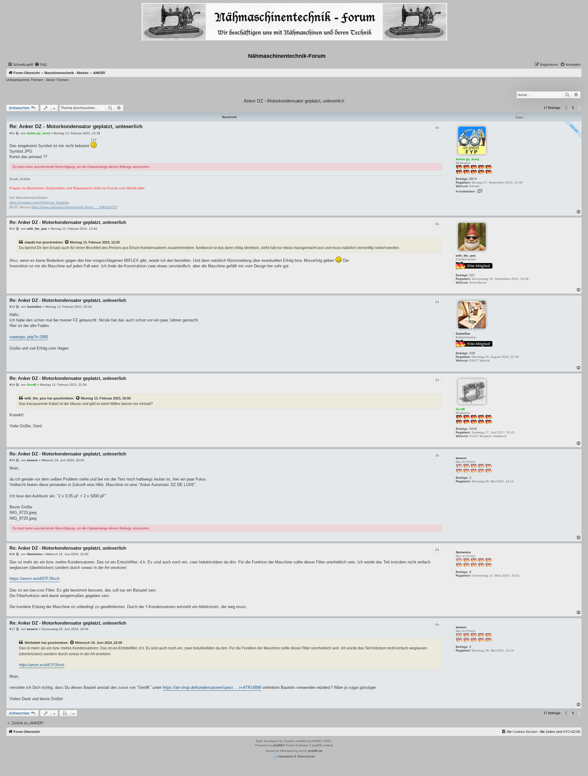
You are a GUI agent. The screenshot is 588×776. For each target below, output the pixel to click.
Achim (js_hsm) (467, 159)
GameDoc (463, 333)
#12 (12, 228)
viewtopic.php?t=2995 (28, 337)
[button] (566, 108)
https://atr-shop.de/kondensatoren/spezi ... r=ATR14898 (212, 687)
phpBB (278, 745)
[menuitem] (41, 64)
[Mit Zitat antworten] (437, 127)
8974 (473, 178)
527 (472, 275)
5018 (473, 428)
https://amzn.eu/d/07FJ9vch (34, 578)
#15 (12, 460)
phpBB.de (315, 750)
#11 (12, 133)
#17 (12, 629)
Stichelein (463, 552)
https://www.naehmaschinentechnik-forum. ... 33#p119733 (74, 207)
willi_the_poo (466, 255)
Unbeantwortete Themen (24, 80)
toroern (461, 458)
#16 (12, 554)
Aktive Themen (57, 80)
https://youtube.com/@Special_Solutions (39, 202)
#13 (12, 306)
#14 (12, 384)
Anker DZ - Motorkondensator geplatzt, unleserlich (294, 100)
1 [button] (573, 107)
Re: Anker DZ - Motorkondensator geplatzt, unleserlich (75, 126)
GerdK (460, 409)
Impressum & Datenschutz (296, 756)
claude (29, 242)
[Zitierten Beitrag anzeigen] (67, 242)
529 (472, 353)
